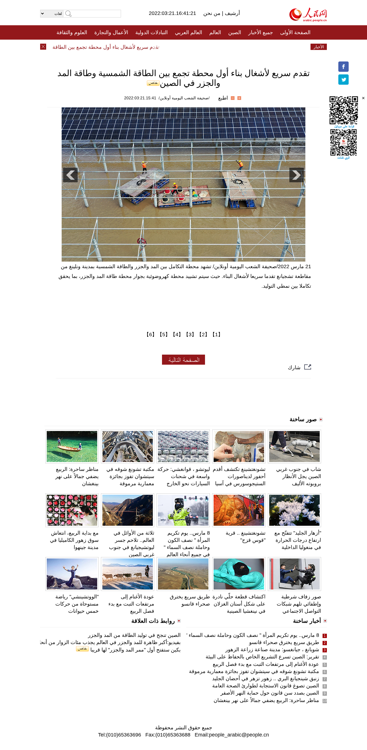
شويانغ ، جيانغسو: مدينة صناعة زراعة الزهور (272, 649)
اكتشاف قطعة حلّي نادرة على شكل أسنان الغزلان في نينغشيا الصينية (239, 604)
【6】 (150, 334)
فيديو (158, 47)
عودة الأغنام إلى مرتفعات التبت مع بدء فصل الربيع (131, 604)
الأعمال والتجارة (111, 32)
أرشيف (231, 13)
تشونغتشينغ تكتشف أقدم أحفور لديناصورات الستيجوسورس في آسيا (239, 476)
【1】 (216, 334)
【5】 (163, 334)
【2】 (203, 334)
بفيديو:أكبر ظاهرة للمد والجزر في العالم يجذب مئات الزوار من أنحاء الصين (102, 642)
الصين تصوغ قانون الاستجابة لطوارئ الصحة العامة (265, 686)
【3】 (190, 334)
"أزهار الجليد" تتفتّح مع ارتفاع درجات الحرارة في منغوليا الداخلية (297, 540)
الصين (234, 32)
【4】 (177, 334)
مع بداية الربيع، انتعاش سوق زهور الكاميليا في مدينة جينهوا (74, 540)
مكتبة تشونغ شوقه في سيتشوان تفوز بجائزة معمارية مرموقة (130, 476)
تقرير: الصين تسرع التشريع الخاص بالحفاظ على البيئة (262, 657)
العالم (215, 32)
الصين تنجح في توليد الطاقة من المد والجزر (134, 635)
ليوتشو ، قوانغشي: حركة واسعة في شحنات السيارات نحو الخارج (183, 476)
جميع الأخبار (260, 32)
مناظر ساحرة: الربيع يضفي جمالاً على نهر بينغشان (77, 476)
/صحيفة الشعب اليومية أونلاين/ (184, 98)
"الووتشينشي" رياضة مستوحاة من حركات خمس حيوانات (77, 604)
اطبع (223, 98)
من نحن (212, 13)
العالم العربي (188, 32)
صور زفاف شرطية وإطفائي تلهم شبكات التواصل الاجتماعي (299, 604)
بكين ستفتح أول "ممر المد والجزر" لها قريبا (135, 650)
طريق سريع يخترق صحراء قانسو (284, 642)
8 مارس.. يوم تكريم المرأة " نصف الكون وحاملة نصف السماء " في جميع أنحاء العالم (230, 635)
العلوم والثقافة (71, 32)
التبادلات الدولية (151, 32)
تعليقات (179, 47)
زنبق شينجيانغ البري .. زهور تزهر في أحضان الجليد (265, 678)
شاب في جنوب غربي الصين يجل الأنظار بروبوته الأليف (298, 476)
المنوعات (204, 47)
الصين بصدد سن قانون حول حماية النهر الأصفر (269, 693)
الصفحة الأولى (295, 32)
